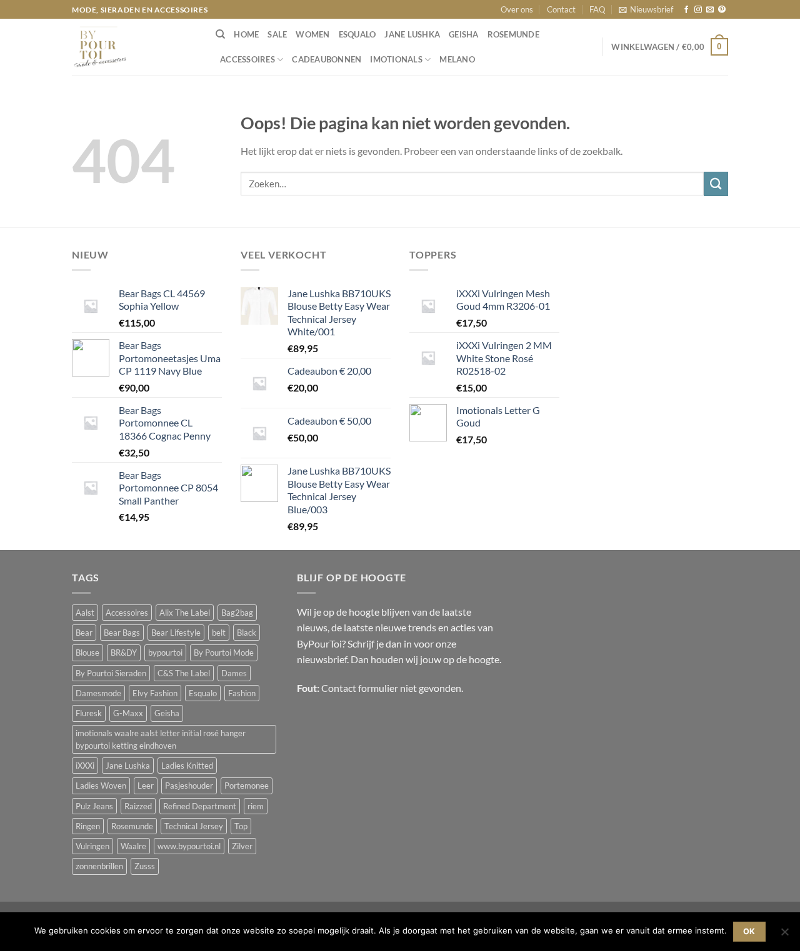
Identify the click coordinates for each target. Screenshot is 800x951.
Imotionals (396, 59)
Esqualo (357, 34)
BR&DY (124, 653)
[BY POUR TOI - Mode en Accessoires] (134, 47)
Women (312, 34)
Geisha (464, 34)
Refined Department (199, 806)
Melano (457, 59)
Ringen (88, 826)
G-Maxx (128, 713)
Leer (146, 786)
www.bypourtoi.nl (189, 846)
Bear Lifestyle (176, 633)
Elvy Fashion (155, 693)
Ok (749, 931)
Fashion (242, 693)
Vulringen (92, 846)
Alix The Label (184, 613)
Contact (561, 9)
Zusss (144, 866)
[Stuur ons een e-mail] (710, 10)
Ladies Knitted (187, 766)
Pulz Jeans (94, 806)
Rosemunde (513, 34)
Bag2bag (237, 613)
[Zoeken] (220, 34)
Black (246, 633)
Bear (84, 633)
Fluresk (89, 713)
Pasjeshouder (189, 786)
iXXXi (85, 766)
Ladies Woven (101, 786)
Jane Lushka (412, 34)
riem (256, 806)
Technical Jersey (193, 826)
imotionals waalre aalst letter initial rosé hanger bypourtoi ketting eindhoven (161, 739)
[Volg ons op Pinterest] (722, 10)
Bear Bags (122, 633)
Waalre (133, 846)
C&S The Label (184, 673)
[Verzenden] (716, 184)
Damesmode (98, 693)
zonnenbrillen (99, 866)
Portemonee (246, 786)
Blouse (87, 653)
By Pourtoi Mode (224, 653)
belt (219, 633)
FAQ (597, 9)
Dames (234, 673)
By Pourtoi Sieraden (111, 673)
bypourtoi (165, 653)
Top (241, 826)
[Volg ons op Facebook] (686, 10)
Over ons (517, 9)
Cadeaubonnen (326, 59)
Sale (277, 34)
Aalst (85, 613)
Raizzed (138, 806)
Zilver (242, 846)
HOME (246, 34)
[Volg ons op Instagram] (698, 10)
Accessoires (247, 59)
